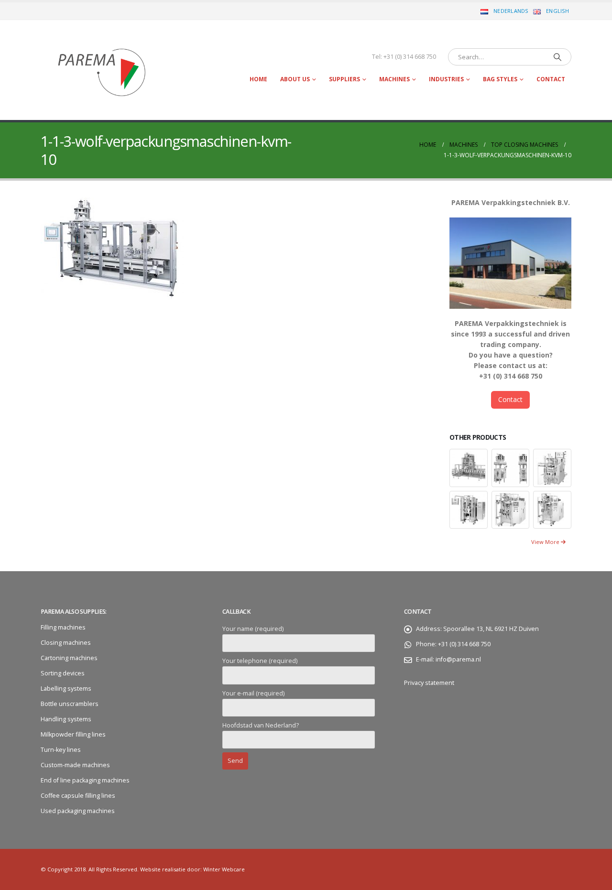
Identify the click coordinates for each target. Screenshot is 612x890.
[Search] (557, 57)
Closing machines (66, 643)
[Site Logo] (100, 70)
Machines (394, 79)
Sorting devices (63, 673)
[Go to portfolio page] (468, 467)
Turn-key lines (61, 750)
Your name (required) (253, 629)
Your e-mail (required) (253, 693)
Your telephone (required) (259, 661)
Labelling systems (66, 688)
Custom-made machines (75, 765)
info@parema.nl (458, 659)
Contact (550, 79)
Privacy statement (430, 683)
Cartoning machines (69, 658)
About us (295, 79)
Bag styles (500, 79)
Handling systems (66, 719)
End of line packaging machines (85, 780)
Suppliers (344, 79)
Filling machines (63, 627)
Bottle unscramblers (69, 704)
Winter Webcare (224, 869)
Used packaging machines (78, 811)
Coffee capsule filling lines (78, 796)
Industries (446, 79)
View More (546, 541)
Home (258, 79)
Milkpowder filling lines (73, 734)
